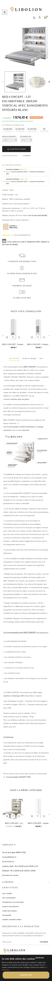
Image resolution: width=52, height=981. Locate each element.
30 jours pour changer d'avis (22, 273)
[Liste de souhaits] (13, 337)
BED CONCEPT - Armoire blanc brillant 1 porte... (38, 823)
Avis (41, 358)
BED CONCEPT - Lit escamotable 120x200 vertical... (13, 823)
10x (44, 130)
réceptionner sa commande (13, 902)
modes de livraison (9, 911)
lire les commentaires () (22, 235)
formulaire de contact (10, 875)
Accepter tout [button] (26, 975)
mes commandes (9, 898)
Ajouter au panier (17, 149)
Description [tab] (14, 358)
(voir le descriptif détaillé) (37, 215)
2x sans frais (7, 130)
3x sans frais (19, 130)
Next (49, 82)
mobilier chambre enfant (11, 919)
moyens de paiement (10, 906)
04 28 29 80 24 (8, 862)
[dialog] (26, 968)
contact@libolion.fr (9, 857)
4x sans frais (32, 130)
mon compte (7, 893)
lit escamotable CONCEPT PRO (18, 777)
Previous (3, 82)
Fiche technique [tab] (29, 358)
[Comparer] (19, 337)
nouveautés (6, 915)
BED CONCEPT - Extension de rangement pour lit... (13, 344)
